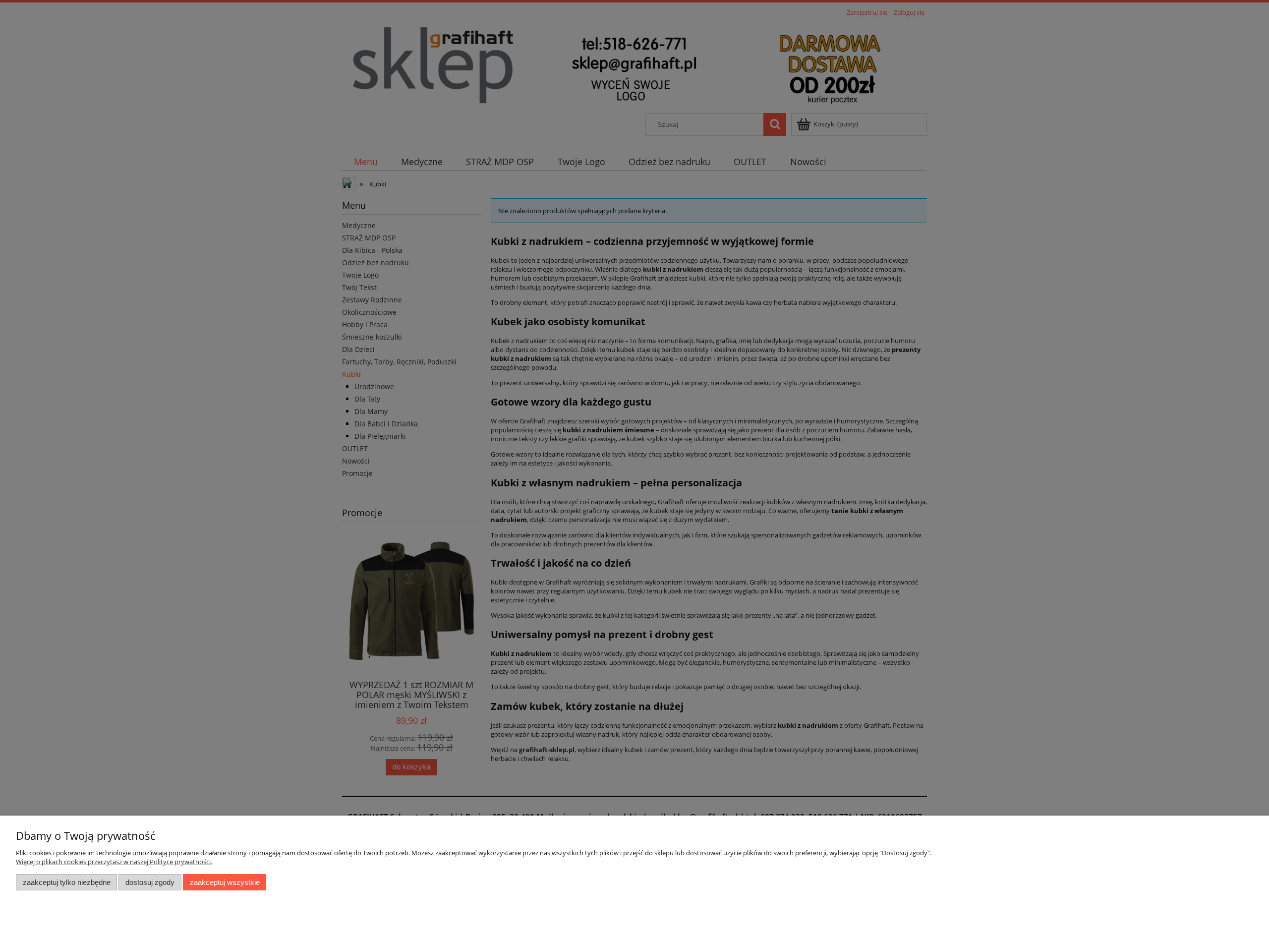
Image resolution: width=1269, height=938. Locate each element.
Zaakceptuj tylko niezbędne (67, 882)
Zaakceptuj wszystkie (225, 882)
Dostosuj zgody (149, 882)
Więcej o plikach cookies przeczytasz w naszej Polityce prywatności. (114, 861)
